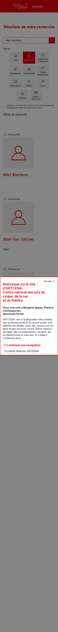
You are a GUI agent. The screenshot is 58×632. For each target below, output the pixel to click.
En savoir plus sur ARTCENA (21, 350)
